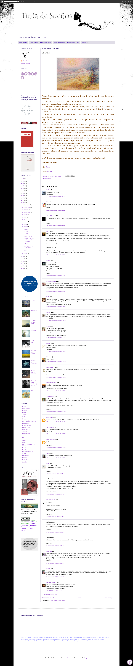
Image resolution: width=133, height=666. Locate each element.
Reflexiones (25, 423)
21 (23, 190)
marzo (26, 226)
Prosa (49, 178)
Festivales (25, 460)
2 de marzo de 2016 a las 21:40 (55, 563)
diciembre (27, 205)
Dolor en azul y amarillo (33, 352)
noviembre (27, 207)
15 (23, 256)
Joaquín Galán (50, 396)
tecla (47, 297)
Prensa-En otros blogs (59, 42)
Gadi (47, 453)
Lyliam (48, 568)
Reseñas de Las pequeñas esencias (27, 450)
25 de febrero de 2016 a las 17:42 (56, 351)
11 (23, 266)
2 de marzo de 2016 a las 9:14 (55, 516)
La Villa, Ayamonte (34, 301)
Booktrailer (25, 455)
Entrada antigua (109, 598)
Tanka (24, 415)
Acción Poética (26, 425)
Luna (47, 463)
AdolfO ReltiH (50, 427)
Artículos (24, 431)
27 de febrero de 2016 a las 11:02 (55, 422)
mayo (26, 222)
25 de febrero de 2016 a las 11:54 (55, 291)
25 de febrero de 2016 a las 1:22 (55, 210)
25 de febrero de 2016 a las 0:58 (55, 196)
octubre (26, 210)
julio (25, 217)
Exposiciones (26, 427)
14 (23, 258)
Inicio (79, 598)
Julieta (48, 343)
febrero (26, 229)
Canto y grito (33, 341)
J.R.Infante (49, 417)
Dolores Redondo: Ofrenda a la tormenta (29, 240)
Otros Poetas (26, 408)
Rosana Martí (50, 367)
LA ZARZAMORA (51, 582)
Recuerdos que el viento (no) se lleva (34, 383)
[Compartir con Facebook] (72, 176)
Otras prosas (26, 429)
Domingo (33, 330)
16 (23, 203)
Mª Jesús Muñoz (51, 281)
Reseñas (24, 462)
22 (23, 188)
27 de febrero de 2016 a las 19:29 (56, 434)
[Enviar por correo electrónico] (66, 176)
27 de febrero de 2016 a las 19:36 (56, 447)
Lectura (24, 410)
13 (23, 261)
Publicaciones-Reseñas (45, 42)
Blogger (86, 658)
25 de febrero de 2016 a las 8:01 (55, 225)
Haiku (24, 412)
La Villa (26, 231)
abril (25, 224)
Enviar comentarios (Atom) (57, 600)
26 (23, 178)
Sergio (48, 312)
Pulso (32, 391)
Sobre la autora (34, 42)
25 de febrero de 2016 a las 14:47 (56, 306)
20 (23, 193)
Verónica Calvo (50, 500)
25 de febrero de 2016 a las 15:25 (56, 337)
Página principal (23, 42)
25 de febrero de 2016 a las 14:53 (56, 320)
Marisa (48, 260)
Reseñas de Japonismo (29, 448)
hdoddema (68, 658)
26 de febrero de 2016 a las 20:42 (56, 411)
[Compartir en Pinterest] (74, 176)
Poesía (24, 406)
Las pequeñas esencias (29, 421)
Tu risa (26, 233)
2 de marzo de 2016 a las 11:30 (55, 546)
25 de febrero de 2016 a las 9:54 (55, 255)
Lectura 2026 (85, 42)
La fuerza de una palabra (33, 322)
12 (23, 263)
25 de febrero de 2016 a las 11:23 (55, 275)
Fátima (26, 244)
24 (23, 183)
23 (23, 186)
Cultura (24, 417)
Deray (48, 231)
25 (23, 181)
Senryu (24, 440)
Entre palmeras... (51, 382)
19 (23, 195)
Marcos (48, 357)
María (48, 202)
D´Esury (50, 171)
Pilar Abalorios (50, 439)
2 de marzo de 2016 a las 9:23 (55, 532)
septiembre (27, 212)
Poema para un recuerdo (33, 372)
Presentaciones (26, 433)
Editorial (24, 458)
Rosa (48, 326)
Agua (48, 167)
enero (26, 253)
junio (25, 219)
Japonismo (25, 436)
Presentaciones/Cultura (73, 42)
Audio (24, 453)
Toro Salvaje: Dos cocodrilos (29, 247)
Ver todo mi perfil (25, 63)
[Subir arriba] (129, 662)
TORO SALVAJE (51, 215)
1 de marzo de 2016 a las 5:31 (55, 473)
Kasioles (49, 551)
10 (23, 268)
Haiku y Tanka (28, 236)
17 (23, 200)
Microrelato (25, 438)
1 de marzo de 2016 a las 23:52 (55, 494)
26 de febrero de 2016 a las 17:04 (56, 391)
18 (23, 198)
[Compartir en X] (70, 176)
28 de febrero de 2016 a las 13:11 (55, 458)
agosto (26, 214)
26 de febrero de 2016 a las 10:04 (56, 377)
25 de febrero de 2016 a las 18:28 (56, 361)
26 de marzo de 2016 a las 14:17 (55, 590)
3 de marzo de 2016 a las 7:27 (55, 577)
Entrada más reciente (48, 598)
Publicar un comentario (50, 594)
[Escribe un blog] (68, 176)
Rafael (48, 190)
